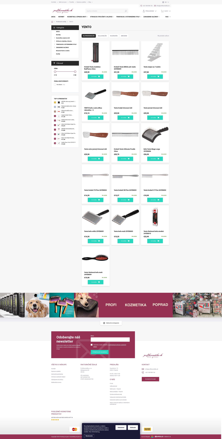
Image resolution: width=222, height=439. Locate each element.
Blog (89, 2)
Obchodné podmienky (57, 374)
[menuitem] (54, 16)
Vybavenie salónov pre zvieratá (118, 400)
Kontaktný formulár (150, 379)
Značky (58, 54)
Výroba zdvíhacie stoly (116, 394)
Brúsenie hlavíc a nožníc (62, 50)
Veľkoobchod (113, 386)
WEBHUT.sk (167, 436)
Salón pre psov (63, 2)
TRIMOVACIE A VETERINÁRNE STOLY (66, 44)
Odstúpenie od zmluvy (57, 379)
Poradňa (71, 2)
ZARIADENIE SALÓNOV (62, 47)
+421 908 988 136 (150, 372)
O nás (111, 383)
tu (99, 432)
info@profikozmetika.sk (151, 369)
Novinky (58, 34)
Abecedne (124, 35)
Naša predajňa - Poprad (116, 391)
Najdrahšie (114, 35)
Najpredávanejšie (89, 35)
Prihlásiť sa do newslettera (100, 352)
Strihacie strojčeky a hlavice (64, 41)
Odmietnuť (121, 427)
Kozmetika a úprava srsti (63, 38)
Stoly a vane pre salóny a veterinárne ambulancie (119, 403)
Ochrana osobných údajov (58, 376)
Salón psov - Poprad (115, 389)
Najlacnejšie (102, 35)
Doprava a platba (81, 2)
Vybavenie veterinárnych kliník (118, 397)
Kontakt (53, 368)
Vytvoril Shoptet (145, 436)
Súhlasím (133, 427)
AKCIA (58, 31)
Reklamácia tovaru (56, 382)
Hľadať (126, 11)
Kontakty (53, 2)
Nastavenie (89, 436)
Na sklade (60, 84)
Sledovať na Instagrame (112, 323)
